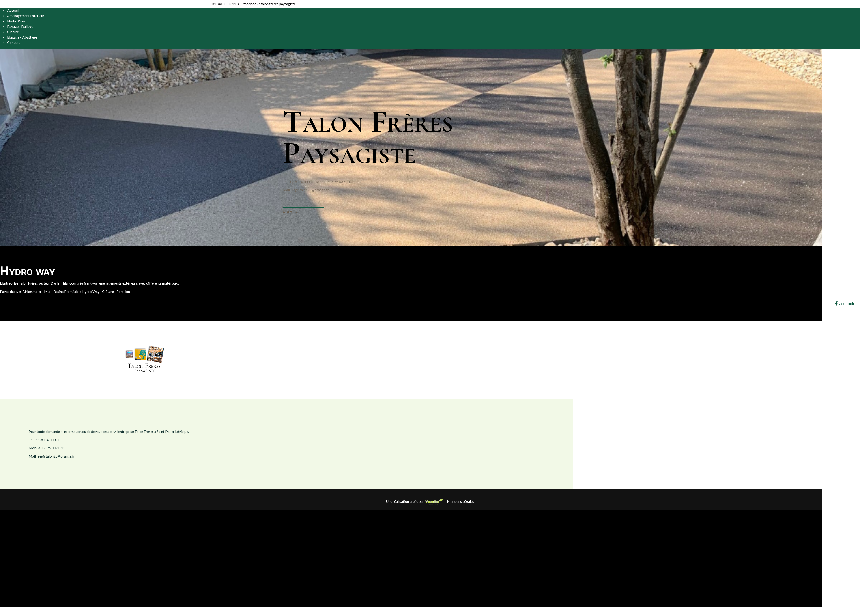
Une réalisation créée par (405, 501)
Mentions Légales (460, 501)
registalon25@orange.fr (310, 190)
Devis (291, 211)
